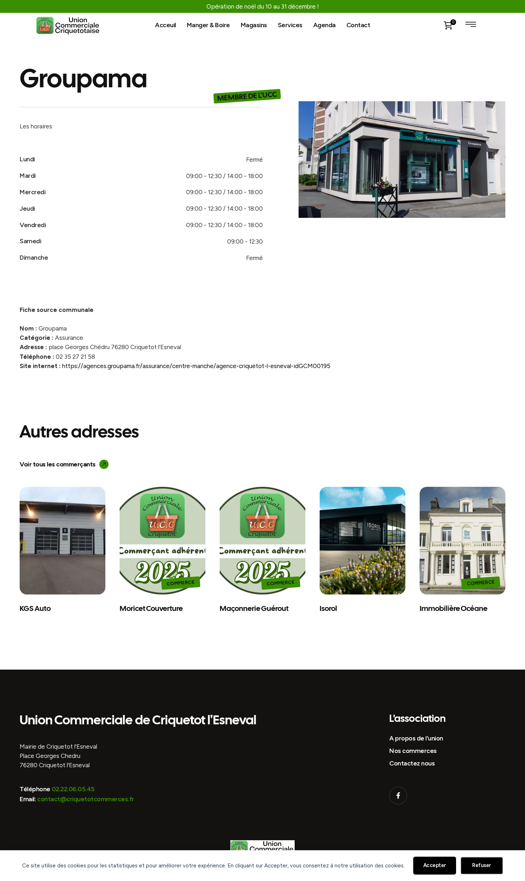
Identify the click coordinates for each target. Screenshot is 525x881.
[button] (64, 464)
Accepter (434, 865)
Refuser (481, 865)
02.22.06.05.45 (73, 789)
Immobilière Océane (454, 608)
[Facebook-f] (398, 795)
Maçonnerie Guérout (254, 608)
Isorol (328, 608)
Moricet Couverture (151, 608)
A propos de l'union (416, 738)
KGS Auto (35, 608)
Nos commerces (413, 751)
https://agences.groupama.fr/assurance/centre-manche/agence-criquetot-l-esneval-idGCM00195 (196, 365)
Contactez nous (412, 763)
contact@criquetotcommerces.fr (85, 799)
